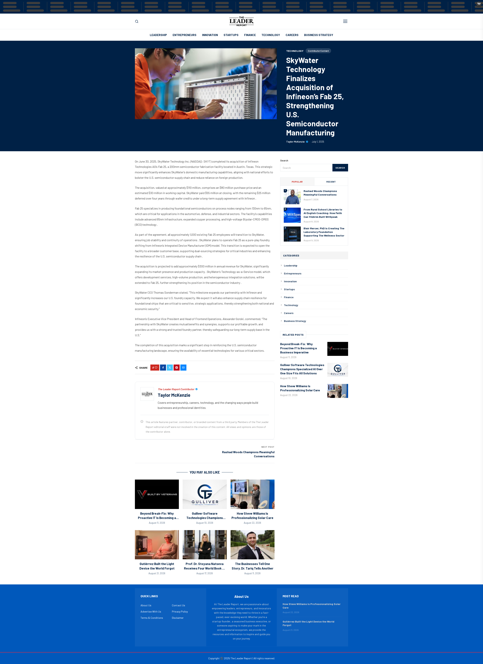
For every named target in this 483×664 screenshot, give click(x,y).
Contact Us (178, 605)
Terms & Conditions (152, 617)
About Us (146, 605)
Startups (231, 35)
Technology (270, 35)
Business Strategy (318, 35)
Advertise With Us (151, 611)
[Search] (136, 21)
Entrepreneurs (184, 35)
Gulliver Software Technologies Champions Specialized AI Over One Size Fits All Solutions (302, 369)
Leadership (158, 35)
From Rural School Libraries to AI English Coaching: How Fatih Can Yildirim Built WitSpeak (323, 213)
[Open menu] (345, 21)
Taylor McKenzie (295, 141)
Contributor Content (318, 50)
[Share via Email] (183, 368)
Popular (297, 181)
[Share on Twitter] (170, 368)
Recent (331, 181)
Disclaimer (178, 617)
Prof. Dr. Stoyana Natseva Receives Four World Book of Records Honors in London (204, 568)
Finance (250, 35)
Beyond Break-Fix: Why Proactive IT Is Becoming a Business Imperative (157, 517)
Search (340, 167)
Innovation (210, 35)
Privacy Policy (180, 611)
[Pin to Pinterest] (177, 368)
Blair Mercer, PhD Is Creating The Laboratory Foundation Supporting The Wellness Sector (324, 232)
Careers (292, 35)
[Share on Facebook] (163, 368)
